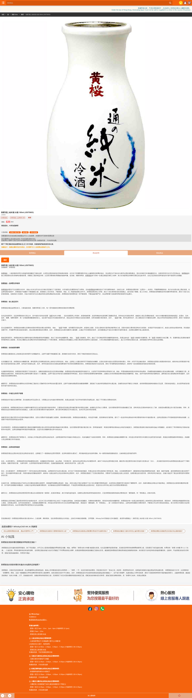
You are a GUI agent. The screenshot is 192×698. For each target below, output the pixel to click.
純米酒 (25, 232)
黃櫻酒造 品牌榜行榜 (17, 218)
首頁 (3, 14)
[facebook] (90, 610)
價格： (3, 222)
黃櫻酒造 (4, 218)
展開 (29, 217)
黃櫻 (22, 14)
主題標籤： (5, 232)
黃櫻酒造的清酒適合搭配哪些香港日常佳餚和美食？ (90, 531)
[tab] (96, 560)
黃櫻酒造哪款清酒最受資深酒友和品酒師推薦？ (167, 531)
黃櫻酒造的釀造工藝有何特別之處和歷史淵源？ (129, 531)
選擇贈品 (32, 253)
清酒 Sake (15, 14)
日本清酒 (34, 232)
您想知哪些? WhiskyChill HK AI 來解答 (19, 526)
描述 (5, 260)
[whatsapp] (102, 610)
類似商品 (159, 253)
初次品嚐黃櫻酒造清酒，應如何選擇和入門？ (19, 531)
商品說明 (96, 253)
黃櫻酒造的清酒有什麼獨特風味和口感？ (54, 531)
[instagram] (96, 610)
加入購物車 (91, 695)
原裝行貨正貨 (15, 232)
